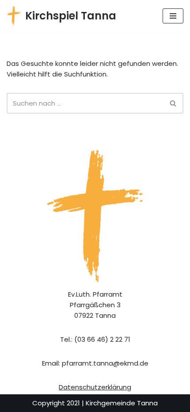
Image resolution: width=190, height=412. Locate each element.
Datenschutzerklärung (95, 387)
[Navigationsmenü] (173, 15)
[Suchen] (173, 103)
